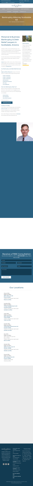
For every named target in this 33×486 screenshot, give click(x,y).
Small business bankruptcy (7, 81)
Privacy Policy (22, 481)
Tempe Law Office (7, 320)
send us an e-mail (4, 108)
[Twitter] (6, 464)
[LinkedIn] (8, 464)
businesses (18, 113)
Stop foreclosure (5, 95)
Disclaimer (19, 481)
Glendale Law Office (8, 350)
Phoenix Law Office (7, 299)
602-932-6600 (4, 2)
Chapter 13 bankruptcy (7, 78)
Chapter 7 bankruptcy (6, 75)
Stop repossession (6, 96)
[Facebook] (4, 464)
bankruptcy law (8, 66)
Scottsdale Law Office (8, 309)
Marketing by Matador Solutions (18, 482)
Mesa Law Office (7, 340)
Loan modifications (6, 84)
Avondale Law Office (8, 330)
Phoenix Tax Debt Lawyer (26, 450)
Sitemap (26, 481)
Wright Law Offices (11, 481)
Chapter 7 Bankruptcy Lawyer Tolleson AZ (26, 458)
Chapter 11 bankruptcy (7, 77)
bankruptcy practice (7, 102)
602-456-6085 (21, 256)
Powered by (12, 482)
